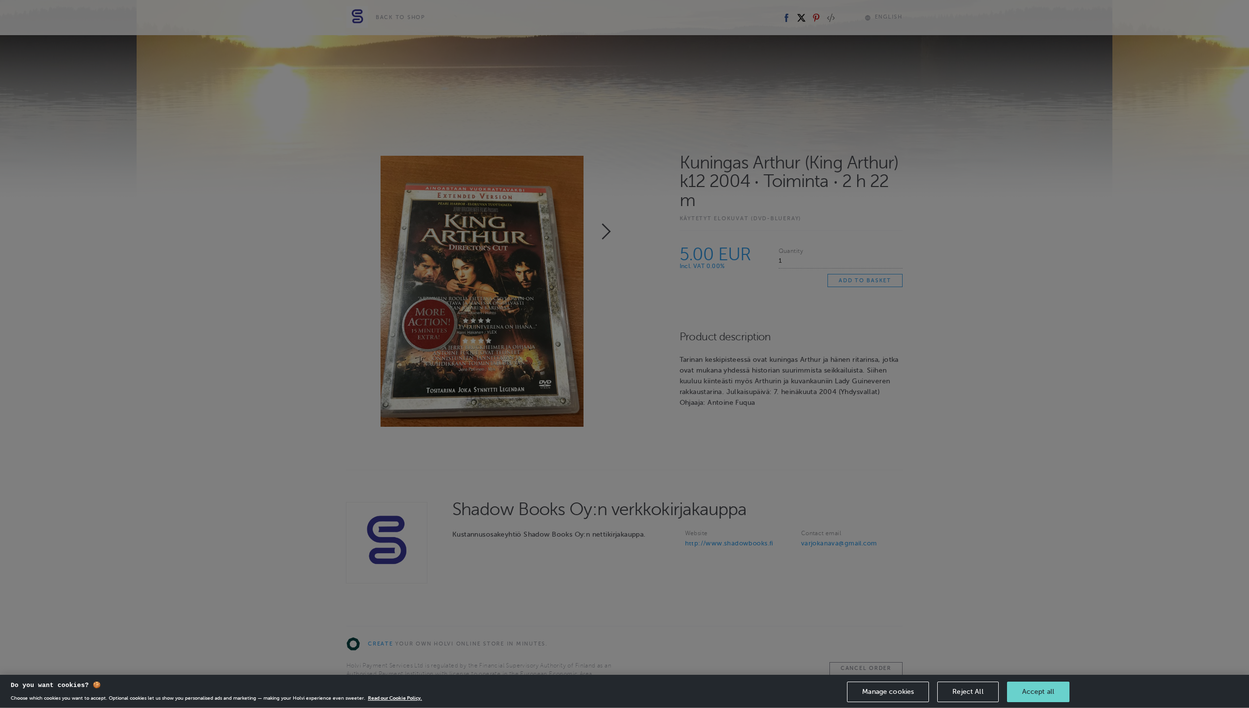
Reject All (967, 691)
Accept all (1038, 691)
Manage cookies (888, 691)
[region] (624, 691)
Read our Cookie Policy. (395, 698)
